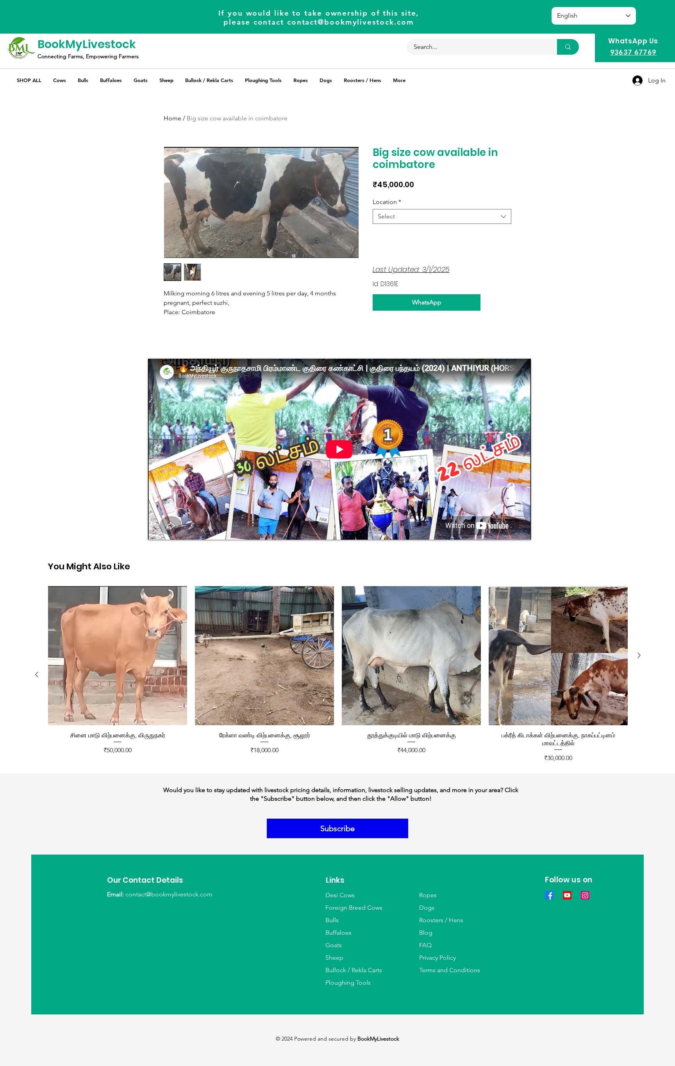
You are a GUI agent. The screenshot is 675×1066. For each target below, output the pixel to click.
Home (172, 118)
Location (387, 202)
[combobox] (442, 216)
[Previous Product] (36, 674)
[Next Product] (639, 655)
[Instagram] (585, 895)
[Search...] (568, 47)
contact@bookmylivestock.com (350, 22)
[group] (338, 674)
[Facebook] (549, 895)
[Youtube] (567, 895)
